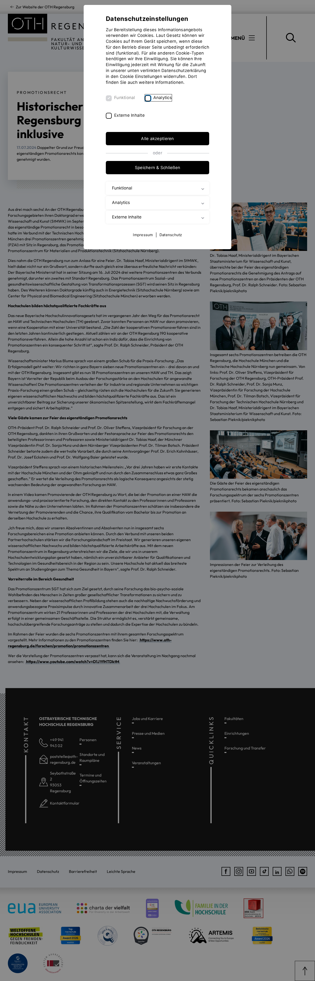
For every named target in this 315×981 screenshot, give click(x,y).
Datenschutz (170, 234)
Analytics (162, 97)
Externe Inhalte (129, 115)
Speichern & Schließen (157, 167)
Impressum (143, 234)
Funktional (124, 97)
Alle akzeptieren (157, 138)
